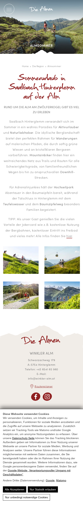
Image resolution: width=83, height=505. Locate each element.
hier (69, 236)
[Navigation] (9, 9)
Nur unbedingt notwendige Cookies (26, 497)
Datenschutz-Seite (23, 438)
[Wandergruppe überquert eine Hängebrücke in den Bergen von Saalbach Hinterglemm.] (21, 296)
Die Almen (41, 9)
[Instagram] (47, 396)
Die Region (38, 66)
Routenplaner (44, 386)
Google (50, 480)
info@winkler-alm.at (41, 378)
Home (25, 66)
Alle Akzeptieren (14, 489)
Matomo (61, 480)
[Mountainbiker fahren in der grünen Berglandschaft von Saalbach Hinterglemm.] (21, 261)
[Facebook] (36, 396)
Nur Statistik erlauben (43, 489)
